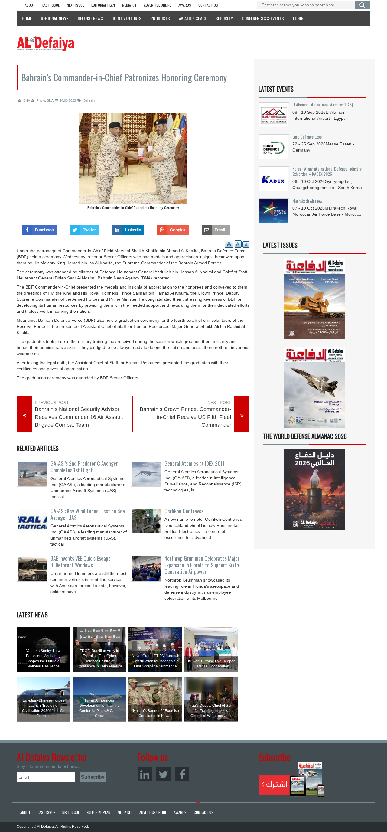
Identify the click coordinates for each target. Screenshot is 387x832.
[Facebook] (182, 774)
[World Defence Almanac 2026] (314, 489)
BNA (26, 100)
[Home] (45, 43)
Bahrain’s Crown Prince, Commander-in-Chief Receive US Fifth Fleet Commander (185, 417)
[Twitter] (163, 774)
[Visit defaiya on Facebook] (39, 228)
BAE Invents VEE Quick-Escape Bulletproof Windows (80, 561)
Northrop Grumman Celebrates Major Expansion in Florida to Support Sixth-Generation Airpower (202, 565)
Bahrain (89, 100)
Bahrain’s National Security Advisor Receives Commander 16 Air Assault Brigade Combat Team (79, 417)
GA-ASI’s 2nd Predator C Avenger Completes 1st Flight (84, 466)
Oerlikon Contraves (183, 511)
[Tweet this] (84, 228)
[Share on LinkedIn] (128, 228)
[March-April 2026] (314, 301)
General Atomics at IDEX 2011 (194, 463)
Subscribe (291, 779)
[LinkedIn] (145, 774)
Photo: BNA (45, 100)
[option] (133, 163)
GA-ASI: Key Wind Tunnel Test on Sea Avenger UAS (87, 514)
